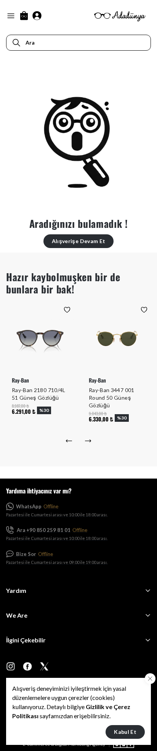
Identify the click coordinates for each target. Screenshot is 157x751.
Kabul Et (125, 732)
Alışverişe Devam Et (79, 241)
